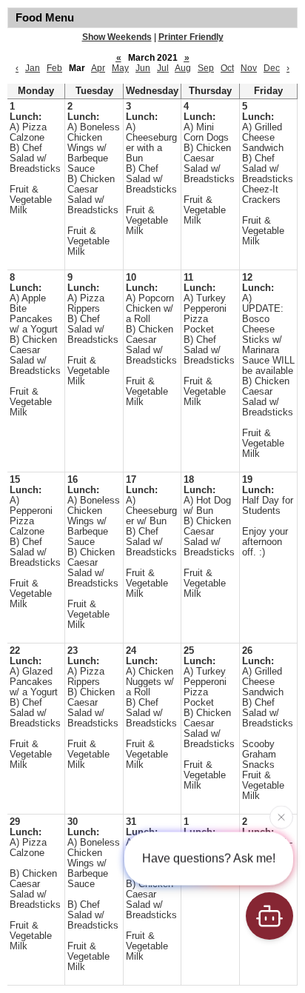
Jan (32, 68)
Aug (183, 68)
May (120, 68)
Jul (163, 68)
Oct (227, 68)
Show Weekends (117, 37)
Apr (98, 68)
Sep (206, 68)
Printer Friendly (191, 37)
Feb (54, 68)
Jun (142, 68)
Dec (272, 68)
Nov (249, 68)
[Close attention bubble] (281, 817)
